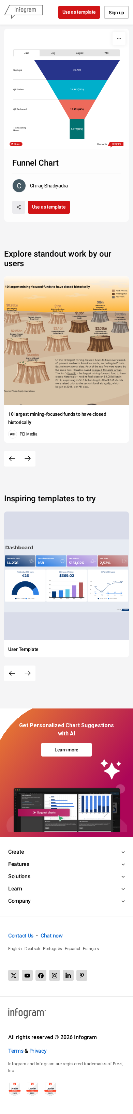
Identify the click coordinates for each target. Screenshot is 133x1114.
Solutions (19, 876)
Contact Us (20, 935)
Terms (16, 1051)
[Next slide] (27, 458)
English (15, 948)
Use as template (79, 12)
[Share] (18, 207)
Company (19, 901)
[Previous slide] (11, 458)
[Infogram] (23, 12)
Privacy (38, 1051)
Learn (15, 888)
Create (16, 852)
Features (18, 864)
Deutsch (32, 948)
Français (91, 948)
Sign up (116, 12)
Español (72, 948)
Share (17, 144)
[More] (119, 38)
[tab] (26, 53)
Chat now (52, 935)
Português (52, 948)
